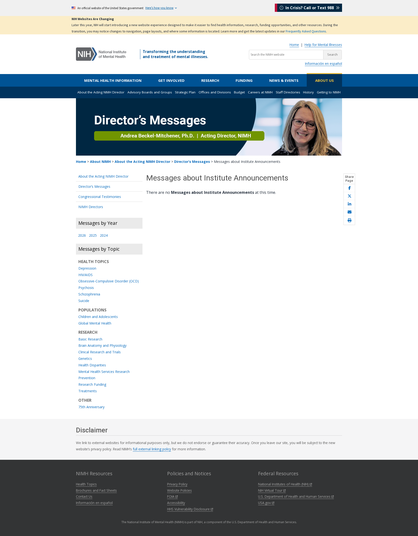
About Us (324, 80)
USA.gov (265, 502)
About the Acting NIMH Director (100, 92)
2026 (82, 236)
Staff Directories (288, 92)
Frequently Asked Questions (306, 31)
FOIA (171, 496)
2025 (93, 236)
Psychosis (86, 288)
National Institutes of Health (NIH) (284, 484)
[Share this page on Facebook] (349, 188)
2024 (104, 236)
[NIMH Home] (101, 53)
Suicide (83, 301)
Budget (239, 92)
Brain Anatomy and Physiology (102, 346)
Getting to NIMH (329, 92)
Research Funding (92, 385)
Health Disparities (92, 365)
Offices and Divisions (215, 92)
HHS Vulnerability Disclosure (189, 509)
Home (294, 44)
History (308, 92)
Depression (87, 268)
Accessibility (176, 502)
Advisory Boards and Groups (149, 92)
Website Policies (179, 490)
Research (210, 80)
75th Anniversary (91, 407)
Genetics (85, 359)
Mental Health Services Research (104, 372)
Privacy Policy (177, 484)
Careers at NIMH (260, 92)
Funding (244, 80)
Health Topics (86, 484)
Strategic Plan (185, 92)
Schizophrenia (89, 294)
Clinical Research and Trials (99, 352)
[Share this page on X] (349, 196)
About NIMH (100, 161)
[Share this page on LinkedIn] (349, 204)
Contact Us (84, 496)
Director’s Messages (192, 161)
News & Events (284, 80)
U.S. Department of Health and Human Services (294, 496)
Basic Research (90, 339)
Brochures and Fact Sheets (96, 490)
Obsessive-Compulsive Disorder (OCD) (108, 281)
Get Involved (171, 80)
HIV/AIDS (85, 275)
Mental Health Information (113, 80)
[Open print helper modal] (349, 220)
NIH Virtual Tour (270, 490)
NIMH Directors (90, 206)
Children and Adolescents (98, 317)
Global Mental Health (94, 323)
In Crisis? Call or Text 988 (310, 7)
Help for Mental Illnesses (323, 44)
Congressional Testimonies (99, 196)
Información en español (323, 63)
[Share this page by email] (349, 212)
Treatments (87, 391)
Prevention (86, 378)
